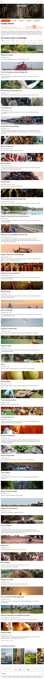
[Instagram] (15, 670)
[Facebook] (20, 670)
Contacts (10, 676)
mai (24, 40)
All (2, 42)
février (12, 40)
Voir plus (2, 35)
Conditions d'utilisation (37, 676)
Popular (3, 40)
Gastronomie (7, 42)
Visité (14, 20)
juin (27, 40)
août (35, 40)
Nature (17, 42)
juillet (31, 40)
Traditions (34, 42)
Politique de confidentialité (26, 676)
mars (17, 40)
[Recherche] (37, 2)
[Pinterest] (28, 670)
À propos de (5, 676)
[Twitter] (24, 670)
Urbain (13, 42)
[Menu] (41, 2)
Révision (29, 20)
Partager (37, 20)
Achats (28, 42)
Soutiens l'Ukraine (16, 676)
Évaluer (22, 20)
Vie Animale (23, 42)
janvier (8, 40)
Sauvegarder (6, 20)
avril (21, 40)
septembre (40, 40)
